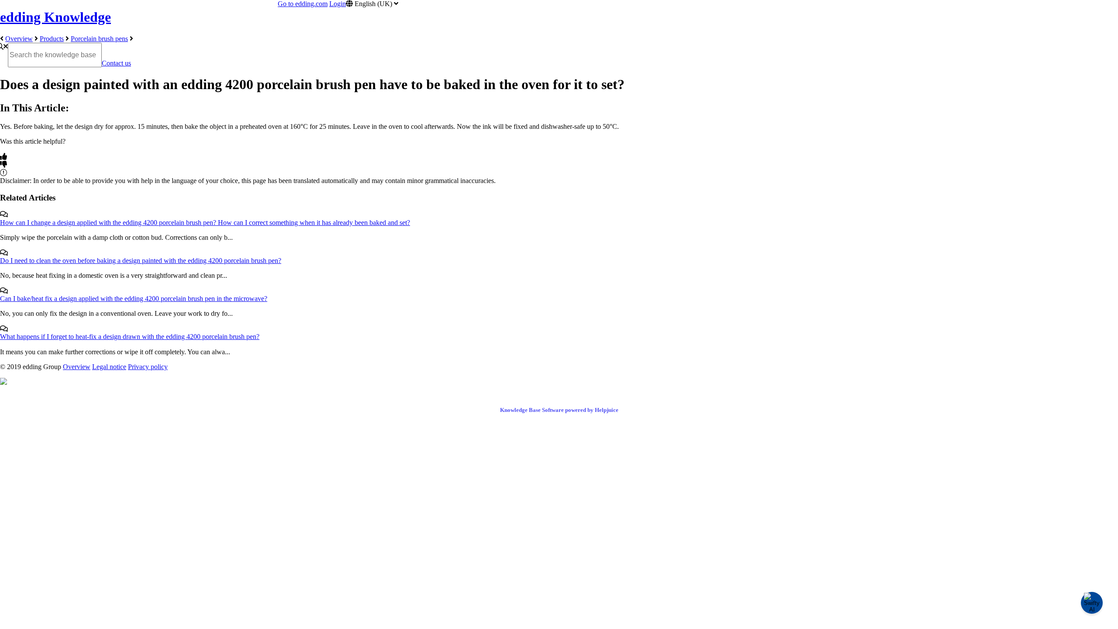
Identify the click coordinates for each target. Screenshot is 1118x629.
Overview (19, 38)
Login (337, 3)
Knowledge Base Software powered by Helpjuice (559, 410)
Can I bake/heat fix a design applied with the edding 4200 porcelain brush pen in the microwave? (133, 298)
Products (52, 38)
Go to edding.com (303, 3)
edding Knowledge (55, 17)
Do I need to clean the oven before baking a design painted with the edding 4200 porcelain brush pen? (140, 260)
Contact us (116, 63)
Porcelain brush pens (99, 38)
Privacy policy (148, 366)
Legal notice (109, 366)
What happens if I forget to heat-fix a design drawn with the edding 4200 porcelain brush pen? (129, 336)
